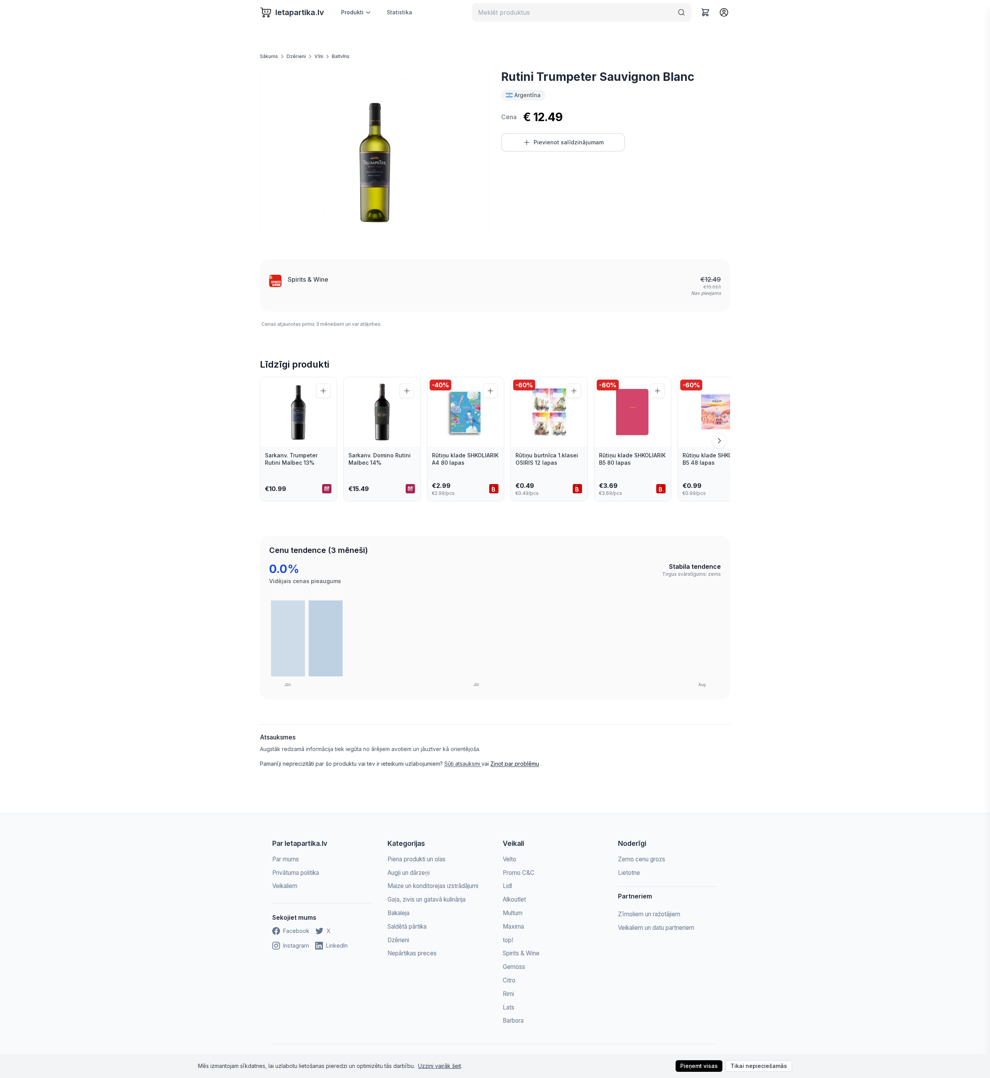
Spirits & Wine (308, 279)
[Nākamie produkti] (719, 440)
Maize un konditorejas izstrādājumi (432, 886)
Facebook (296, 930)
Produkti (352, 12)
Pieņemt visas (699, 1066)
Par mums (285, 859)
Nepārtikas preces (412, 953)
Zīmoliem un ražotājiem (649, 914)
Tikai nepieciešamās (759, 1066)
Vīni (318, 56)
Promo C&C (518, 872)
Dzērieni (296, 56)
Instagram (296, 945)
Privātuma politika (295, 872)
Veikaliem (284, 886)
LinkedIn (337, 945)
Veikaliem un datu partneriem (656, 927)
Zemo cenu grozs (641, 859)
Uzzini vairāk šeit (439, 1066)
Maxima (513, 926)
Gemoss (514, 966)
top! (508, 940)
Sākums (269, 56)
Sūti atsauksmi (462, 763)
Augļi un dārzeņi (408, 872)
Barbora (513, 1020)
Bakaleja (398, 913)
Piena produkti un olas (416, 859)
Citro (509, 980)
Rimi (508, 994)
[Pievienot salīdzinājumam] (323, 390)
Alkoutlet (514, 899)
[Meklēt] (681, 12)
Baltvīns (341, 56)
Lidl (507, 886)
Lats (508, 1007)
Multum (512, 913)
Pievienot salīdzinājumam (569, 142)
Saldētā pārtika (407, 926)
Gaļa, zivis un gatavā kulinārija (426, 899)
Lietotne (629, 872)
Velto (509, 859)
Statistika (399, 12)
